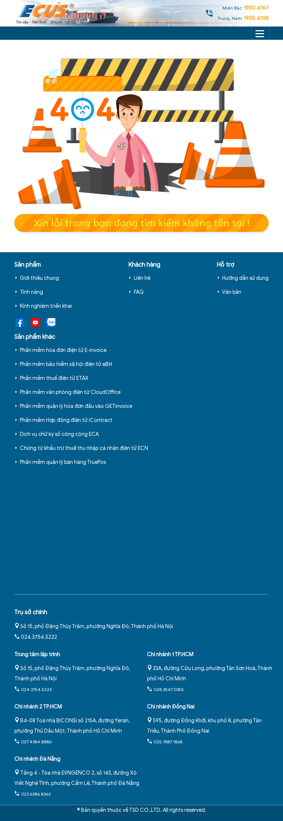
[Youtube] (34, 322)
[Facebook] (19, 322)
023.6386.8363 (35, 794)
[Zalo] (49, 322)
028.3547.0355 (169, 689)
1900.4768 (256, 18)
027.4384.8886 (36, 741)
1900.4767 (256, 8)
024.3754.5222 (39, 637)
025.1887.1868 (168, 741)
